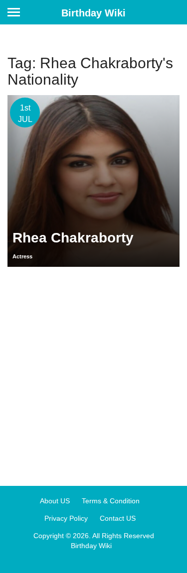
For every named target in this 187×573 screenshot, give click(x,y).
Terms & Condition (111, 501)
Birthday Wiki (93, 12)
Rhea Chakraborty (73, 237)
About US (55, 501)
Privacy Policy (66, 518)
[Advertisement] (93, 372)
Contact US (118, 518)
